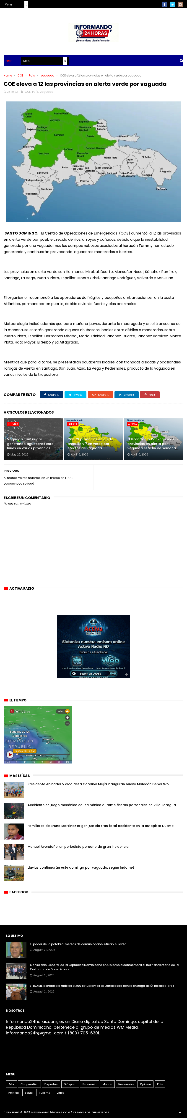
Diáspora (70, 1084)
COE (20, 75)
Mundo (107, 1084)
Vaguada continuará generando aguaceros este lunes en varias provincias (30, 443)
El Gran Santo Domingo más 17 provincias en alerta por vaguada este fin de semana (152, 443)
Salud (29, 1093)
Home (8, 61)
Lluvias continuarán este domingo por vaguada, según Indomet (81, 867)
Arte (11, 1084)
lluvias (13, 424)
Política (13, 1093)
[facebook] (164, 4)
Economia (89, 1084)
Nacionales (126, 1084)
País (32, 75)
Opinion (145, 1084)
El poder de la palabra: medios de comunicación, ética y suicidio (78, 944)
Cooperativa (29, 1084)
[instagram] (180, 4)
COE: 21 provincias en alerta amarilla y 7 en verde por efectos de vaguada (91, 443)
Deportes (51, 1084)
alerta (72, 424)
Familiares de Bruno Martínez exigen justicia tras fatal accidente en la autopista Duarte (101, 826)
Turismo (44, 1093)
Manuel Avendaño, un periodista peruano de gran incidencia (78, 846)
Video (61, 1093)
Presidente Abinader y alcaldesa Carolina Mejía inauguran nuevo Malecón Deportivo (98, 784)
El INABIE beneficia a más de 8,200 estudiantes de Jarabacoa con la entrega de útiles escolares (102, 986)
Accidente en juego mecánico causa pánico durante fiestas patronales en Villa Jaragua (102, 805)
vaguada (47, 75)
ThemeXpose (100, 1112)
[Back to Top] (180, 1112)
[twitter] (172, 4)
